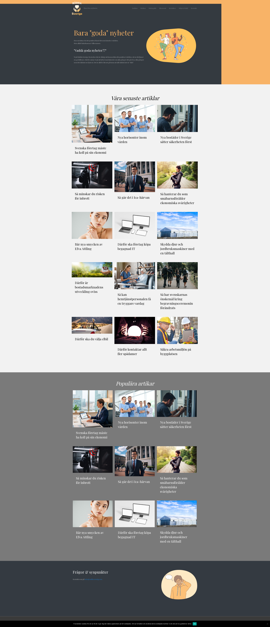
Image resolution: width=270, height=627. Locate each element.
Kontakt (194, 8)
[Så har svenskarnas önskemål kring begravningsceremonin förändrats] (177, 275)
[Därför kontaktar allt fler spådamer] (134, 330)
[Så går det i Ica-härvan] (134, 177)
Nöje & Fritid (183, 8)
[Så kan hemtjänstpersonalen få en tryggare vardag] (134, 275)
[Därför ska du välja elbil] (92, 325)
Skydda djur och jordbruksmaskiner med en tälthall (177, 248)
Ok (195, 624)
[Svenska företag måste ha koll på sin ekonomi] (92, 124)
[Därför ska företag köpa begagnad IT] (134, 225)
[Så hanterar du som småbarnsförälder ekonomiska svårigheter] (177, 175)
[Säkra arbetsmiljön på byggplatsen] (177, 330)
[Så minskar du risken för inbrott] (92, 175)
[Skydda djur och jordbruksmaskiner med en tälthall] (177, 225)
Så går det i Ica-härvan (134, 197)
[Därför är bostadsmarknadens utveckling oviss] (92, 270)
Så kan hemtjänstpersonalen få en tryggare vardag (134, 298)
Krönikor (172, 8)
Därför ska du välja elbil (91, 339)
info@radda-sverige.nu (93, 579)
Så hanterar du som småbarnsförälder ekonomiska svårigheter (177, 198)
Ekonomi (162, 8)
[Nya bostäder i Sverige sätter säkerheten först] (177, 118)
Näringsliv (152, 8)
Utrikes (143, 8)
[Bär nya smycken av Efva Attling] (92, 225)
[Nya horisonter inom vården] (134, 118)
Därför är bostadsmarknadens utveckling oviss (89, 287)
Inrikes (134, 8)
